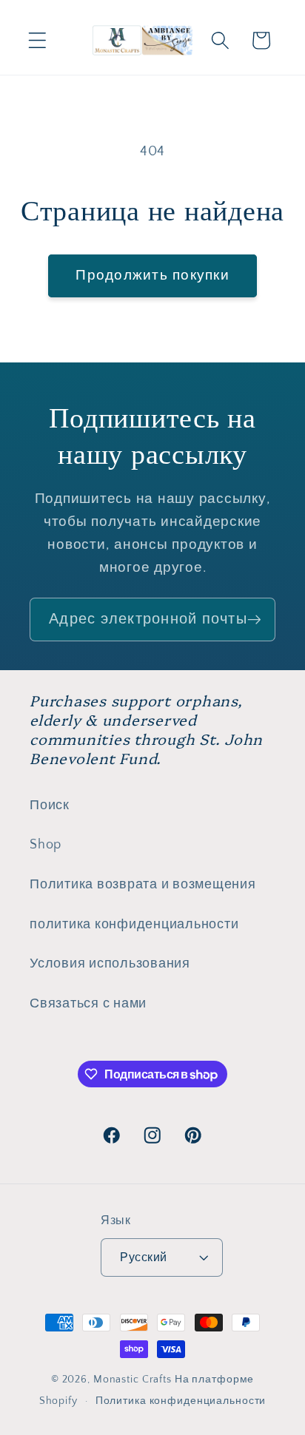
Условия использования (110, 963)
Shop (45, 844)
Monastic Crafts (132, 1379)
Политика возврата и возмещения (143, 884)
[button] (37, 40)
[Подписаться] (254, 619)
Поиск (50, 805)
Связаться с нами (88, 1003)
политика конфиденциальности (134, 924)
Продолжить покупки (152, 275)
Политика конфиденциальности (181, 1401)
